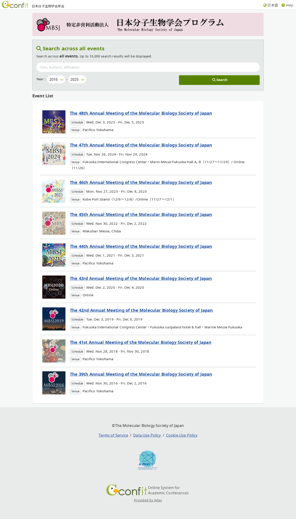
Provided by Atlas (148, 500)
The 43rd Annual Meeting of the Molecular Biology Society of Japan (141, 278)
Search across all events (74, 48)
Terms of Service (113, 435)
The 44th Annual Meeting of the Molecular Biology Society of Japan (141, 246)
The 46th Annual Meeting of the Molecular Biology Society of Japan (141, 182)
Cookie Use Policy (181, 435)
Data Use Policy (147, 435)
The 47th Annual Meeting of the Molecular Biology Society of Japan (141, 145)
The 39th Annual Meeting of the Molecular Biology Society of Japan (141, 374)
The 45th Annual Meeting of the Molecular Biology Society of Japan (141, 214)
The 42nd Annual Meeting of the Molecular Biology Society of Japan (141, 310)
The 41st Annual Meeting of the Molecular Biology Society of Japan (140, 342)
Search (221, 80)
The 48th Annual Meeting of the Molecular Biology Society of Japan (141, 113)
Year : (41, 79)
